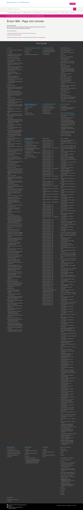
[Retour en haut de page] (4, 505)
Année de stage (46, 54)
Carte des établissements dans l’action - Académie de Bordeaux (33, 149)
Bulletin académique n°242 (48, 298)
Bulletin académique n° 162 (48, 144)
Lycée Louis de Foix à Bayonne (13, 231)
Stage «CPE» (63, 64)
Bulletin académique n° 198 (48, 230)
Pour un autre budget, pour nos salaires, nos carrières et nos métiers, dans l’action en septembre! (15, 257)
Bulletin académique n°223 (48, 269)
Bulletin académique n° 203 (48, 237)
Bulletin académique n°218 (48, 261)
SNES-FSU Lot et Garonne (48, 109)
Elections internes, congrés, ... (13, 499)
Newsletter (10, 456)
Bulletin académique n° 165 (48, 152)
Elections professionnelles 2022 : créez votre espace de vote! (68, 125)
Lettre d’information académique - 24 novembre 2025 (67, 392)
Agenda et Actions (64, 450)
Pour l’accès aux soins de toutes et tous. (15, 223)
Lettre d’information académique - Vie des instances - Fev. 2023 (68, 141)
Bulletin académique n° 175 (48, 167)
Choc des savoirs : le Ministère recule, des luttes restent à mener (15, 206)
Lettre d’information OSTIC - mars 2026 (68, 414)
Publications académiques (66, 134)
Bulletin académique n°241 (48, 297)
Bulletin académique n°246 (48, 304)
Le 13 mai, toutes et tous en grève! (14, 241)
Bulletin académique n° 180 (48, 174)
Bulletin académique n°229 (48, 276)
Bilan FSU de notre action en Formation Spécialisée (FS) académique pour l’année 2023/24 (15, 173)
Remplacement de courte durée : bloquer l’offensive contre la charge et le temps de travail (15, 106)
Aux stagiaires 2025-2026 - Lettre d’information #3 (67, 365)
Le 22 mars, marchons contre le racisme (15, 225)
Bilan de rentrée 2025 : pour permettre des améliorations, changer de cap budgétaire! (15, 277)
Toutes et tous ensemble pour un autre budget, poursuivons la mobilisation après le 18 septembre (15, 269)
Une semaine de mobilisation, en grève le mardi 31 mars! (15, 316)
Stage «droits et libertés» (65, 92)
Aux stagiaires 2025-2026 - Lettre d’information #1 (67, 357)
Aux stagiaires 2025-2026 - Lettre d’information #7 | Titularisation (67, 425)
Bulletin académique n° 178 (48, 171)
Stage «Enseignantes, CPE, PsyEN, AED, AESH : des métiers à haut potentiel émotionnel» (68, 98)
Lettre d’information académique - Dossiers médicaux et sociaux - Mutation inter (68, 276)
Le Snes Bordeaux (64, 106)
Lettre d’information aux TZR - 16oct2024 (68, 258)
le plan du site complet (16, 35)
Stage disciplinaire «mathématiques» (68, 61)
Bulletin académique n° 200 (48, 233)
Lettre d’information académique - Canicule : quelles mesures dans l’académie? (67, 431)
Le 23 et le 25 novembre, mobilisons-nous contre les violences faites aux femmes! (15, 189)
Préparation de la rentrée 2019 (31, 147)
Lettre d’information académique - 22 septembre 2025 (67, 376)
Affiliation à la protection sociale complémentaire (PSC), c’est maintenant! (15, 266)
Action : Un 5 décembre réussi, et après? (15, 195)
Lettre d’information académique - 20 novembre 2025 (67, 389)
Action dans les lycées (29, 141)
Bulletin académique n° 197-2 (48, 227)
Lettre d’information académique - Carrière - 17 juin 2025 (67, 342)
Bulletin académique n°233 (48, 279)
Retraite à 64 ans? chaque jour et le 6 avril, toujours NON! (67, 466)
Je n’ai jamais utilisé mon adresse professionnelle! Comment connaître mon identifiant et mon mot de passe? (68, 122)
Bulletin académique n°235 (48, 285)
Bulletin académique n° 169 (48, 158)
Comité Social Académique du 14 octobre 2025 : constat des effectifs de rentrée (15, 283)
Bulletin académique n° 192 (48, 219)
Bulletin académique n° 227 (48, 273)
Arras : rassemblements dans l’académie (15, 114)
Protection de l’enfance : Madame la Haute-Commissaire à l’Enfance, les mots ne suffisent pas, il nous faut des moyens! (15, 324)
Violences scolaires (29, 107)
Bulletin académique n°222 (48, 267)
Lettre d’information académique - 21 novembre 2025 (67, 395)
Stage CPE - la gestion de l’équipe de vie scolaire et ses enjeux (68, 86)
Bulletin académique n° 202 (48, 236)
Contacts (62, 455)
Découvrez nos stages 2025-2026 (67, 57)
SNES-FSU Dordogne (47, 113)
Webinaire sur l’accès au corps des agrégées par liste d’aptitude (67, 400)
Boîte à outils (63, 449)
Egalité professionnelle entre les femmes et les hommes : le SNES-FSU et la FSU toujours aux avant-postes (15, 298)
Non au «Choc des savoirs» (13, 156)
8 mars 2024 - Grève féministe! (13, 57)
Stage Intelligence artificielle (66, 73)
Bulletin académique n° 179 (48, 173)
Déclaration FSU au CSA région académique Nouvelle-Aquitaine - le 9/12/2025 (14, 291)
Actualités (27, 449)
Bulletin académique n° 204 (48, 239)
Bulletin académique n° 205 (48, 240)
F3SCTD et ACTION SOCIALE (48, 452)
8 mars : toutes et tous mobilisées (14, 58)
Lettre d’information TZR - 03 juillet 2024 (68, 233)
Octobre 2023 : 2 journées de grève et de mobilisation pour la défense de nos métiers (15, 95)
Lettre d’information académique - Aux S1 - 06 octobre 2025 (68, 379)
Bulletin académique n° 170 (48, 159)
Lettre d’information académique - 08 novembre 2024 (67, 263)
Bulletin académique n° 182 (48, 183)
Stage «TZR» (63, 55)
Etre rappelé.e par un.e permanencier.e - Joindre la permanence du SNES (68, 108)
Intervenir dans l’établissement (31, 157)
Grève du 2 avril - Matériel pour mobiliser (15, 149)
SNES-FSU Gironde (46, 112)
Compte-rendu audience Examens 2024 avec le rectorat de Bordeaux (15, 162)
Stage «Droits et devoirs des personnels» (68, 88)
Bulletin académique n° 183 (48, 184)
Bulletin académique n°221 (48, 266)
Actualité (62, 487)
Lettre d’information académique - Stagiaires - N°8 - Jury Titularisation (67, 157)
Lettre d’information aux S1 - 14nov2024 (68, 268)
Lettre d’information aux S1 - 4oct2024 (68, 253)
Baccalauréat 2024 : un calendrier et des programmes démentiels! (15, 102)
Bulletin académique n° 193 (48, 221)
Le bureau (63, 461)
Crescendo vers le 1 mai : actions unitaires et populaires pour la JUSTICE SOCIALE (68, 470)
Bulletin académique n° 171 (48, 161)
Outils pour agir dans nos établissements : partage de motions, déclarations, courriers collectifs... (68, 484)
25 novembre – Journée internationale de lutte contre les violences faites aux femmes (15, 64)
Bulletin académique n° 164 (48, 150)
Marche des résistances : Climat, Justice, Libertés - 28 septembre (15, 274)
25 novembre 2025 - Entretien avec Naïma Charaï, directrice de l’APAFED (15, 67)
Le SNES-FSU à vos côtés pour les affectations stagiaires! (67, 354)
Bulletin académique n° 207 (48, 243)
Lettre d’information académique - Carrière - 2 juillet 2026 (67, 438)
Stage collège (63, 75)
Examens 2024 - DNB (11, 164)
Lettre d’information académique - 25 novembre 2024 (67, 273)
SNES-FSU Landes (46, 110)
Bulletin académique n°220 (48, 264)
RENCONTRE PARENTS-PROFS (49, 51)
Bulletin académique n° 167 (48, 155)
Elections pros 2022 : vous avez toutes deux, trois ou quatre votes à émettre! (68, 132)
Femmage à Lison (11, 288)
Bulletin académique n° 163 (48, 146)
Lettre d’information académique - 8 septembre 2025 (67, 362)
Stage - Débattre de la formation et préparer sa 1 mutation (67, 50)
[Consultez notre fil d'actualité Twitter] (55, 505)
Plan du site (74, 505)
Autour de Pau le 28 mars (30, 151)
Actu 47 (62, 452)
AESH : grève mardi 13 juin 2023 (67, 475)
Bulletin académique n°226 (48, 272)
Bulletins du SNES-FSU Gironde (31, 453)
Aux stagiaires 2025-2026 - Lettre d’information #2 (67, 360)
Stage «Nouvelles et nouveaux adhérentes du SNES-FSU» (66, 80)
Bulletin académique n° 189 (48, 212)
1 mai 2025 (10, 51)
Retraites (27, 456)
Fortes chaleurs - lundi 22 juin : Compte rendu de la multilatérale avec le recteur (15, 330)
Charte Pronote (10, 214)
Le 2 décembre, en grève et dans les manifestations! (14, 286)
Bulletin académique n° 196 (48, 225)
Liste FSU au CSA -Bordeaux (66, 135)
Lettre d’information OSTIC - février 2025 (68, 292)
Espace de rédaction (12, 508)
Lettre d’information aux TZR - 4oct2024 (68, 254)
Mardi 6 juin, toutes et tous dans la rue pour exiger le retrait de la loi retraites (68, 473)
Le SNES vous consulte (12, 167)
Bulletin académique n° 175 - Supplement (50, 168)
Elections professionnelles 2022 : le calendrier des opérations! (67, 118)
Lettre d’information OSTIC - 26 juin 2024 (68, 232)
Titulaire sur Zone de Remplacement (32, 54)
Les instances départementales (13, 450)
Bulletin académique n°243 (48, 300)
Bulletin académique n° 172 (48, 162)
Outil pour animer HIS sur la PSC (13, 318)
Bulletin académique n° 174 (48, 165)
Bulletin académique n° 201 (48, 234)
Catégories (28, 53)
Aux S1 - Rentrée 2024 (12, 175)
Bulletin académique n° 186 (48, 207)
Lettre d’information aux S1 (66, 243)
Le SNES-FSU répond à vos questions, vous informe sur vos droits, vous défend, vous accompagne (15, 182)
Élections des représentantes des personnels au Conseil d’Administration (15, 92)
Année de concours (46, 53)
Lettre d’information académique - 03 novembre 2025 (67, 381)
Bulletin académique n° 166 (48, 153)
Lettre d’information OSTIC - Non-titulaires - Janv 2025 (67, 290)
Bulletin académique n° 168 (48, 156)
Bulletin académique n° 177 (48, 170)
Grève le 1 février (11, 136)
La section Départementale (66, 460)
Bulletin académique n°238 (48, 292)
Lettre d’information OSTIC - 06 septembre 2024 (66, 238)
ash (26, 111)
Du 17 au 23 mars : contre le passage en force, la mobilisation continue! (68, 463)
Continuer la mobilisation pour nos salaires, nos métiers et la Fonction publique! (14, 193)
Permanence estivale (11, 85)
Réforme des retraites (29, 155)
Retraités (9, 501)
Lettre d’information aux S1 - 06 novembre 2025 (66, 384)
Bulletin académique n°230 (48, 278)
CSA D (44, 453)
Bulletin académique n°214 (48, 254)
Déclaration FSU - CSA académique (14, 229)
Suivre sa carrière (29, 50)
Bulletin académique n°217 (48, 260)
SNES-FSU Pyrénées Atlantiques (49, 107)
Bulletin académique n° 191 (48, 215)
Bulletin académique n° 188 (48, 210)
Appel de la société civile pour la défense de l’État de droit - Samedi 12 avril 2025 (15, 233)
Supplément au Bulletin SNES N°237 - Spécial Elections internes (50, 291)
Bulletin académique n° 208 (48, 245)
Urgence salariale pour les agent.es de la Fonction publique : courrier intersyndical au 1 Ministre (15, 320)
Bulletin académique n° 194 (48, 222)
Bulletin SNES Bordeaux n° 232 (48, 284)
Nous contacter (64, 110)
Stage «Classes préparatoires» (66, 76)
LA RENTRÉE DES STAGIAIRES (48, 50)
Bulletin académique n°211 (48, 249)
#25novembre (10, 118)
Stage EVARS (63, 94)
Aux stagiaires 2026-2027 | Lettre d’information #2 (67, 444)
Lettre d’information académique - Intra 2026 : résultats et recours (68, 427)
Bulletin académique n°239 (48, 294)
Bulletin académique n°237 (48, 288)
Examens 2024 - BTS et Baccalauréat (14, 166)
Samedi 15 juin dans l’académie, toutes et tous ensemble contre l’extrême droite (15, 169)
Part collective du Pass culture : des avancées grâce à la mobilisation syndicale (14, 209)
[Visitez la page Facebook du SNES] (53, 505)
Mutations (27, 51)
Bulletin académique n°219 (48, 263)
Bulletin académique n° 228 (48, 275)
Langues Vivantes (29, 113)
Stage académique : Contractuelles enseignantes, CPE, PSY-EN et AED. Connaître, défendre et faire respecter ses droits (68, 70)
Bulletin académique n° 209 (48, 246)
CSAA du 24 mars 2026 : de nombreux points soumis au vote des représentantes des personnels (14, 312)
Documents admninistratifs (13, 455)
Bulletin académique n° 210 (48, 248)
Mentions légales (68, 505)
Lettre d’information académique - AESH (68, 147)
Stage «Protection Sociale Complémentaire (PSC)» (65, 66)
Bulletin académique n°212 (48, 251)
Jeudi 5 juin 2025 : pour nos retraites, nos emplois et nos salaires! (15, 249)
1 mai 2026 (10, 53)
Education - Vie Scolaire (30, 114)
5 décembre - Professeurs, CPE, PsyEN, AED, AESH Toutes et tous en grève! (15, 55)
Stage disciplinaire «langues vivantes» (68, 62)
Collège (27, 108)
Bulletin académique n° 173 (48, 164)
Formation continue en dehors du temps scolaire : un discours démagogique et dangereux (15, 88)
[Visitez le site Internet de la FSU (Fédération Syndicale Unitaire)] (14, 507)
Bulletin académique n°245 (48, 303)
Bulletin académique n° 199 (48, 231)
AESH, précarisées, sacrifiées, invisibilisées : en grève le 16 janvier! (14, 198)
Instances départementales (30, 457)
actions (44, 456)
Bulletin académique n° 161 (48, 143)
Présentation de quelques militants (14, 453)
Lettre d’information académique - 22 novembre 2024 (67, 270)
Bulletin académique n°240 (48, 295)
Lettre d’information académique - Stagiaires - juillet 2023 (67, 168)
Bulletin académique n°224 (48, 270)
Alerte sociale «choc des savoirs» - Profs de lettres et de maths (15, 151)
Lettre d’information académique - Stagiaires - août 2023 (67, 171)
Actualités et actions (11, 449)
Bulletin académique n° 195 (48, 224)
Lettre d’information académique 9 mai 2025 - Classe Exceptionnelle (68, 328)
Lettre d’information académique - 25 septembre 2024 (67, 245)
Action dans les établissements (31, 145)
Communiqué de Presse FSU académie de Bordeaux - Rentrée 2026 (15, 304)
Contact (44, 449)
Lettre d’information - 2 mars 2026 (67, 407)
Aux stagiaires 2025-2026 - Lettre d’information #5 (67, 387)
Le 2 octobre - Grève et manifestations (15, 271)
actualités (45, 450)
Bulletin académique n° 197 (48, 228)
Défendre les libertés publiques (13, 281)
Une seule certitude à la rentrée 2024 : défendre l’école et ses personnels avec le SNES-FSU (15, 178)
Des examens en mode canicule (13, 254)
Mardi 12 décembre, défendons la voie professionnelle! (15, 128)
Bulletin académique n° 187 (48, 209)
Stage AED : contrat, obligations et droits (68, 101)
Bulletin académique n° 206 (48, 242)
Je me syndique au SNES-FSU (13, 184)
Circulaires (63, 488)
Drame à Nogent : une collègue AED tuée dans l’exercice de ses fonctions (15, 252)
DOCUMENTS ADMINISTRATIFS (49, 455)
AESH (62, 453)
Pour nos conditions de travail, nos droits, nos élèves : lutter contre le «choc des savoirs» (15, 159)
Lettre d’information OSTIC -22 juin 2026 (68, 433)
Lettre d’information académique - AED (68, 145)
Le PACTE (9, 84)
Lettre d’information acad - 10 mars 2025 (68, 302)
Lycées (62, 491)
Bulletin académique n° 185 (48, 206)
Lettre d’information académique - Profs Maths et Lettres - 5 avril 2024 (68, 222)
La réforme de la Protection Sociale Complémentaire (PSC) (14, 244)
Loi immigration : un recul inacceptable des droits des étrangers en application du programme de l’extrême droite (15, 131)
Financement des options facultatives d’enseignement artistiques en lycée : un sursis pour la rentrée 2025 (15, 239)
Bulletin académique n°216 (48, 258)
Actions (27, 454)
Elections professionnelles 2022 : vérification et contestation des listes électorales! (67, 128)
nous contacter (42, 37)
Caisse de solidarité (11, 97)
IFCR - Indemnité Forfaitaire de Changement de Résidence (13, 77)
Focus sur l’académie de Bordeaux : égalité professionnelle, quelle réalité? (15, 216)
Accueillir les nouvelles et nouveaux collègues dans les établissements (14, 260)
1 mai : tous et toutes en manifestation (15, 50)
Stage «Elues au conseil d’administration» (65, 59)
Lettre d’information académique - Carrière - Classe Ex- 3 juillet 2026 (67, 441)
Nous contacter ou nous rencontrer (14, 452)
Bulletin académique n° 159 (48, 140)
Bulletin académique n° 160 (48, 141)
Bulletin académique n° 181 (48, 181)
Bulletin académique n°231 (48, 282)
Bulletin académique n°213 (48, 252)
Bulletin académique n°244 (48, 301)
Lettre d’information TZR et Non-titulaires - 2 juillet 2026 (67, 436)
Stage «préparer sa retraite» (66, 78)
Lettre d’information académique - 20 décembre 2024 (67, 285)
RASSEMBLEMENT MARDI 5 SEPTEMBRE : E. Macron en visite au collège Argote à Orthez (68, 480)
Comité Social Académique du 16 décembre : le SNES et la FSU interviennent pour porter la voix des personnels (14, 201)
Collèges (62, 493)
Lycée (27, 110)
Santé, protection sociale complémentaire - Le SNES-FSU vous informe (14, 73)
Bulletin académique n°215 (48, 257)
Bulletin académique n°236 (48, 287)
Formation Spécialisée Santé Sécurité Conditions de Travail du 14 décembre (14, 135)
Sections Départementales (48, 106)
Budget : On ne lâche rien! (12, 280)
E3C (26, 158)
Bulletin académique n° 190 (48, 213)
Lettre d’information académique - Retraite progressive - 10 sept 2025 (67, 370)
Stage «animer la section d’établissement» (65, 90)
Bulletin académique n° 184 (48, 204)
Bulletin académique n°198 (48, 255)
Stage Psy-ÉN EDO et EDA (66, 95)
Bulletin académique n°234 (48, 281)
